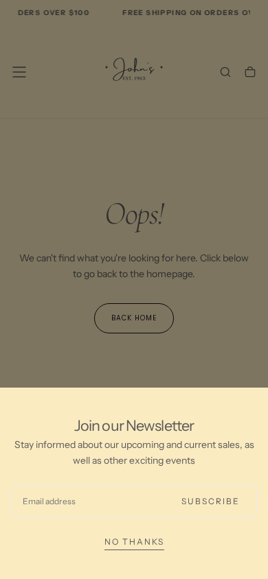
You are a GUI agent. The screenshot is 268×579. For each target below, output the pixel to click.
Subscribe (210, 501)
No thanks (134, 541)
